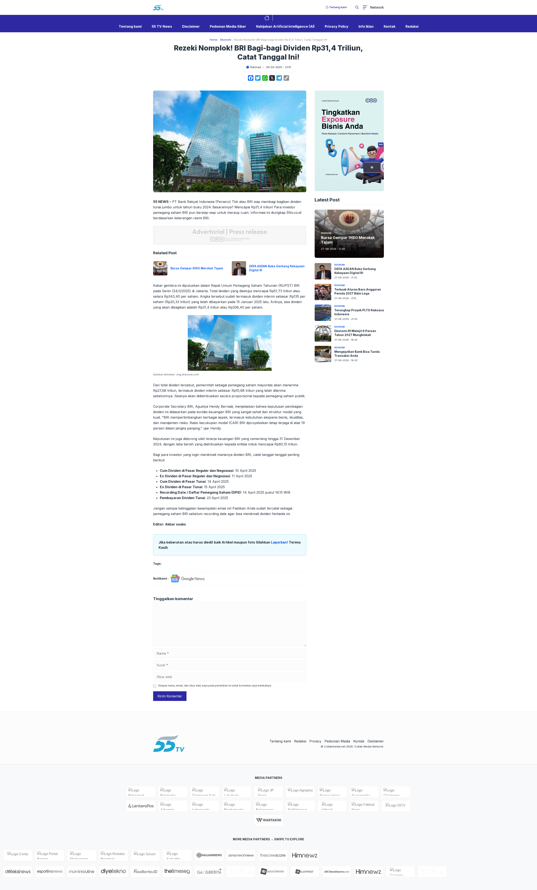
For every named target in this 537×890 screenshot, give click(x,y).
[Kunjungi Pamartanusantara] (241, 871)
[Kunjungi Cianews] (400, 871)
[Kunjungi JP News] (268, 792)
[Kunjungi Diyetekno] (113, 871)
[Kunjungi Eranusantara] (332, 792)
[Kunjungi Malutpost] (304, 871)
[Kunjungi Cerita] (18, 855)
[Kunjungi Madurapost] (81, 855)
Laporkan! (280, 542)
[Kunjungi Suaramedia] (364, 792)
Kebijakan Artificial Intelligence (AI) (285, 26)
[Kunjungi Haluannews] (209, 855)
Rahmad (255, 67)
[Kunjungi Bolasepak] (141, 792)
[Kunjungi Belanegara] (268, 806)
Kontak (389, 26)
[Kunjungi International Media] (141, 806)
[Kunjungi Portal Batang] (49, 855)
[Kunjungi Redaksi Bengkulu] (113, 855)
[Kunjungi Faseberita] (145, 871)
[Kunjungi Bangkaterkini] (273, 871)
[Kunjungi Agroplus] (300, 792)
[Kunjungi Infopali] (332, 806)
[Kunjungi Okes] (432, 871)
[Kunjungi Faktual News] (364, 806)
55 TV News (162, 26)
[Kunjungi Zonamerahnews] (241, 855)
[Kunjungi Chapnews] (396, 792)
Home (213, 39)
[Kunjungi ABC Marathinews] (336, 871)
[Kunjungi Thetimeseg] (177, 871)
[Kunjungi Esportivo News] (49, 871)
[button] (357, 7)
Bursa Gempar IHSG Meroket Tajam (197, 268)
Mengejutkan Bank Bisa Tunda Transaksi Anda (357, 353)
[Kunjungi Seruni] (145, 855)
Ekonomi (225, 39)
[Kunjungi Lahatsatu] (236, 792)
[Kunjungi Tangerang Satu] (204, 792)
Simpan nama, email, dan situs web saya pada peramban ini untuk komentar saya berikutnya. (215, 685)
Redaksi (411, 26)
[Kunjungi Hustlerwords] (304, 855)
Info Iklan (366, 26)
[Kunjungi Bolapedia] (173, 792)
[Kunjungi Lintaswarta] (204, 806)
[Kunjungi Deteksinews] (18, 871)
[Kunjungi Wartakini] (268, 820)
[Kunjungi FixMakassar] (300, 806)
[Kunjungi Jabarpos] (173, 806)
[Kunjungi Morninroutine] (81, 871)
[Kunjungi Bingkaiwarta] (236, 806)
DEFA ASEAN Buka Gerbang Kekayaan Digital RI (355, 271)
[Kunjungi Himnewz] (368, 871)
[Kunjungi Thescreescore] (273, 855)
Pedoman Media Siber (228, 26)
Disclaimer (191, 26)
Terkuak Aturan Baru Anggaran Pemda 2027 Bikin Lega (357, 291)
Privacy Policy (336, 26)
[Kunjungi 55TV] (396, 806)
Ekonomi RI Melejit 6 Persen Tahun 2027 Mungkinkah (355, 333)
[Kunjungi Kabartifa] (177, 855)
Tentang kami (130, 26)
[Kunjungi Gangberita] (209, 871)
